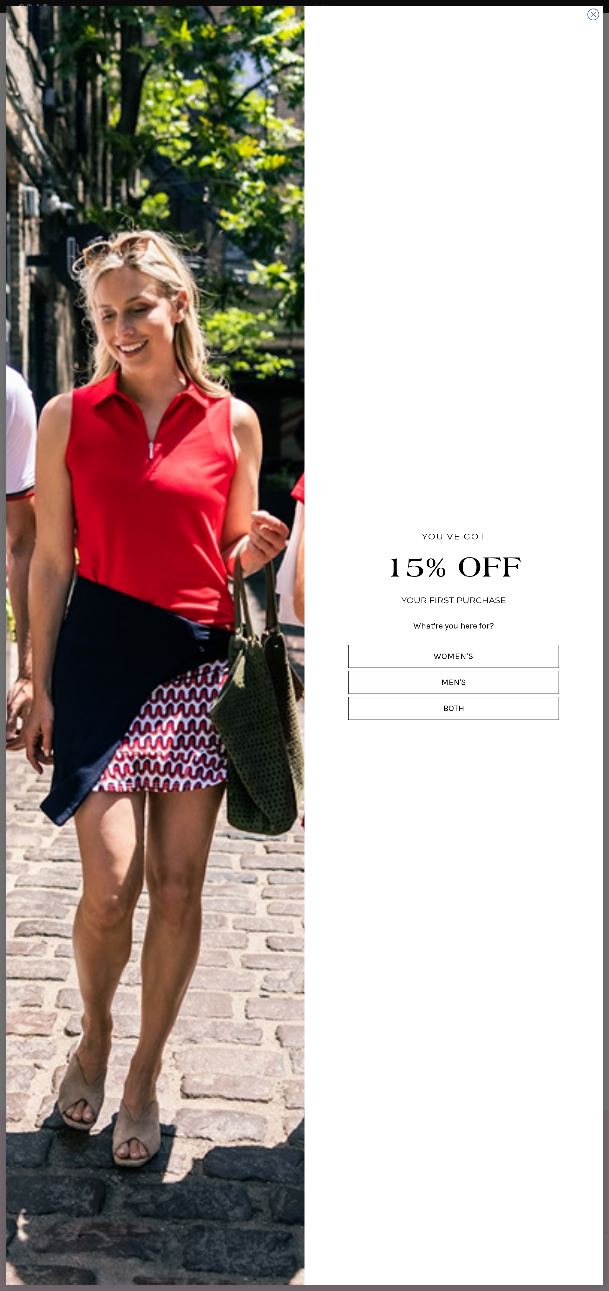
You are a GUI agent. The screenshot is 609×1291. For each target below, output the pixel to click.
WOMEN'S (454, 656)
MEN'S (453, 682)
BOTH (453, 708)
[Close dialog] (593, 14)
